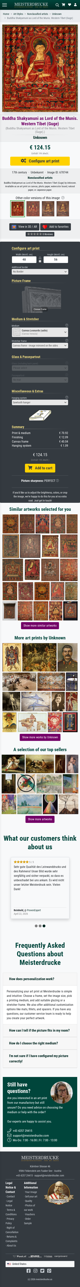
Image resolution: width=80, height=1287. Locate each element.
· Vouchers (29, 1214)
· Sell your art (30, 1196)
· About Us (11, 1245)
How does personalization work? (31, 979)
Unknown (57, 14)
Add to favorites (57, 226)
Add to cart (42, 468)
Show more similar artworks (40, 625)
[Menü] (4, 5)
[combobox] (40, 272)
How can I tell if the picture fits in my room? (39, 1030)
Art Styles (18, 14)
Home (6, 14)
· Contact (10, 1196)
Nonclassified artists (37, 14)
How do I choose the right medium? (33, 1043)
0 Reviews (47, 234)
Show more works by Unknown (40, 737)
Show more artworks (40, 819)
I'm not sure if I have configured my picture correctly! (38, 1058)
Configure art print (42, 161)
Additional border (20, 267)
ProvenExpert (34, 910)
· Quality (28, 1201)
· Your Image (30, 1192)
